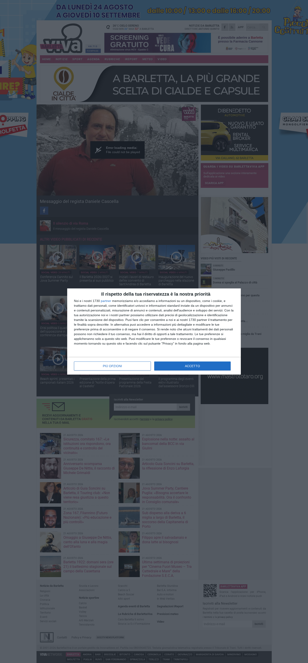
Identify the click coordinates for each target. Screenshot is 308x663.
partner (106, 300)
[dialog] (154, 331)
